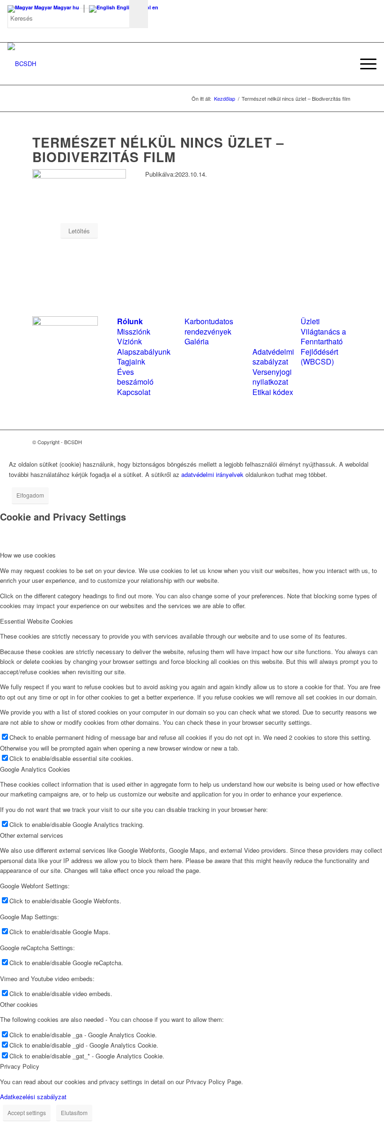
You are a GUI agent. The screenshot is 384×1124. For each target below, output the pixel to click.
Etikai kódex (272, 392)
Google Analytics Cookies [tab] (35, 769)
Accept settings (26, 1113)
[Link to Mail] (345, 442)
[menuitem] (341, 64)
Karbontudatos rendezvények (209, 326)
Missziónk (133, 331)
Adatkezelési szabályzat (33, 1096)
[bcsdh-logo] (21, 64)
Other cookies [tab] (19, 1004)
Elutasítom (74, 1113)
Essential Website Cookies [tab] (36, 621)
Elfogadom (30, 495)
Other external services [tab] (31, 835)
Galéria (197, 341)
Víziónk (129, 341)
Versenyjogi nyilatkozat (272, 376)
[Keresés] (341, 64)
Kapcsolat (133, 392)
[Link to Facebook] (317, 442)
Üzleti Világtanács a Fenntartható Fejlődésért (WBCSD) (323, 341)
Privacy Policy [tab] (19, 1066)
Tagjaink (131, 361)
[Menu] (364, 64)
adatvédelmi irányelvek (212, 474)
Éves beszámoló (135, 376)
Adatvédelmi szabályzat (273, 356)
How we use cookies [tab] (28, 555)
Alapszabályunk (143, 351)
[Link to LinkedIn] (331, 442)
